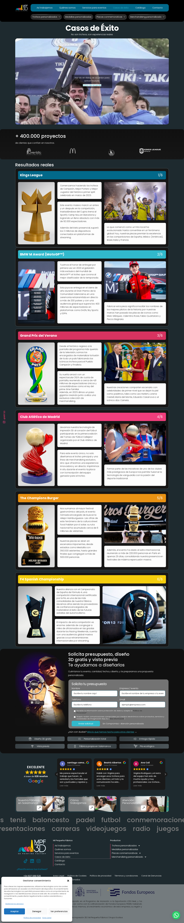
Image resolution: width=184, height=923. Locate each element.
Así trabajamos (45, 7)
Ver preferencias (59, 911)
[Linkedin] (32, 861)
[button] (68, 880)
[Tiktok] (25, 861)
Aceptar (14, 911)
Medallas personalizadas (78, 16)
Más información (117, 718)
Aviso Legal (46, 918)
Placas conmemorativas (109, 16)
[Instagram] (38, 861)
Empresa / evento (129, 688)
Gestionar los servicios (14, 904)
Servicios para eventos (94, 7)
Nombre (76, 688)
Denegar (36, 911)
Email (122, 700)
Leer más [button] (64, 786)
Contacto (157, 7)
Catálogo (140, 7)
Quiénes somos (67, 7)
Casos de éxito (121, 7)
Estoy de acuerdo (92, 85)
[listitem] (92, 206)
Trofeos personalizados (44, 16)
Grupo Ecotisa (116, 917)
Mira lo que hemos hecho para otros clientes (110, 731)
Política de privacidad (32, 918)
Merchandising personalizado (146, 16)
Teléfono (76, 700)
